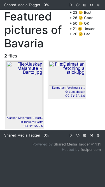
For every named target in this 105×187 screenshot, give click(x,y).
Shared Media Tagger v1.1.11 (77, 144)
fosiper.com (91, 149)
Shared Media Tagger (22, 5)
